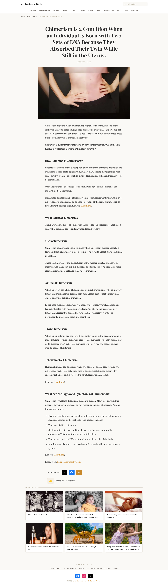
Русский (115, 568)
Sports (82, 11)
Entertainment (44, 11)
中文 (88, 568)
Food (126, 11)
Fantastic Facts (78, 581)
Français (66, 568)
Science (33, 11)
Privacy (98, 581)
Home (23, 16)
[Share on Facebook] (72, 472)
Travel (98, 11)
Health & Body (32, 16)
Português (81, 568)
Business (134, 11)
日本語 (52, 568)
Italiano (99, 568)
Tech (119, 11)
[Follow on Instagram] (84, 576)
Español (58, 568)
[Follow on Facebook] (77, 576)
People (64, 11)
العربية (93, 568)
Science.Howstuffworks (69, 461)
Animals (73, 11)
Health (90, 11)
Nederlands (107, 568)
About (87, 581)
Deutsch (73, 568)
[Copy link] (79, 472)
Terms (92, 581)
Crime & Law (109, 11)
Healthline (86, 205)
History (56, 11)
